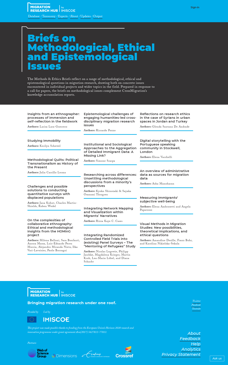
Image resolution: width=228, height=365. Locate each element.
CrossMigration (52, 7)
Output (97, 17)
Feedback (190, 338)
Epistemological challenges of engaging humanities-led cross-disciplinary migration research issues (110, 119)
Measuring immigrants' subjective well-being (159, 199)
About (74, 17)
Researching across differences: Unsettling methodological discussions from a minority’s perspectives (110, 180)
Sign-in (195, 7)
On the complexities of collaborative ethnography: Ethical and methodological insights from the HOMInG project (50, 227)
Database (34, 17)
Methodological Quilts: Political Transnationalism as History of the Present (52, 163)
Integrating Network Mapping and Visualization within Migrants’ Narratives (108, 212)
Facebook (196, 305)
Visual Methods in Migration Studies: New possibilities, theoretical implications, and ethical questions (163, 229)
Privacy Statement (181, 354)
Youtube (196, 309)
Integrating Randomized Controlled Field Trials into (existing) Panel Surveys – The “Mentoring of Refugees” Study (110, 240)
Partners (51, 319)
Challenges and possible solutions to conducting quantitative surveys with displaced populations (48, 192)
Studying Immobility (44, 141)
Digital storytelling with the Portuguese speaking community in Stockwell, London (163, 146)
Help (196, 344)
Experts (63, 17)
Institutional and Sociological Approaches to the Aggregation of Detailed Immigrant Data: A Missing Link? (110, 150)
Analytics (191, 349)
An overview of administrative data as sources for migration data (164, 174)
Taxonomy (49, 17)
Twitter (196, 302)
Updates (85, 17)
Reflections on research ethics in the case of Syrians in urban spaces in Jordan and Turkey (165, 117)
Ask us (217, 358)
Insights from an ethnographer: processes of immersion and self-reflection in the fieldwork (53, 117)
